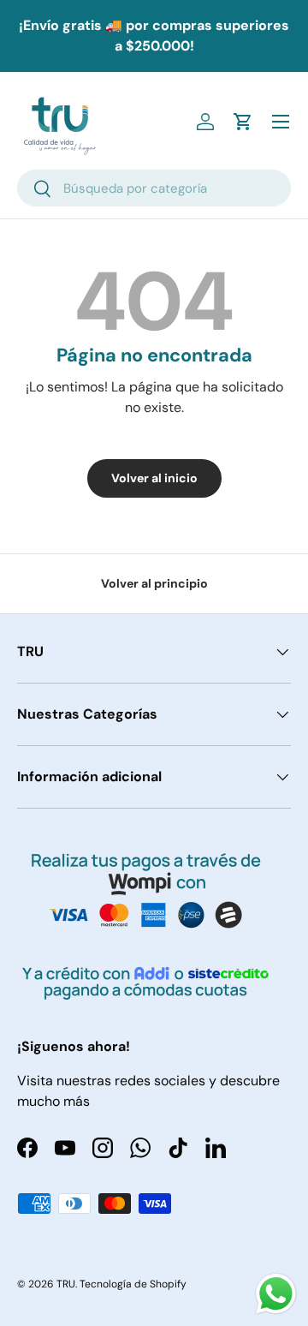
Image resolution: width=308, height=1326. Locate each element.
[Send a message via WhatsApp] (275, 1293)
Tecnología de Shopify (133, 1284)
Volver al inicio (154, 478)
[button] (243, 121)
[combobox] (154, 188)
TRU (65, 1284)
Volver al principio (154, 583)
